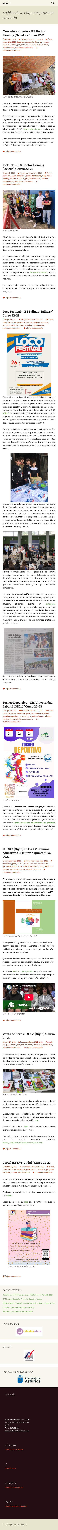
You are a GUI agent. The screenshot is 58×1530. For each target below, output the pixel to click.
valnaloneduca (8, 47)
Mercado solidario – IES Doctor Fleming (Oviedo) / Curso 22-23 (24, 33)
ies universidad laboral (40, 713)
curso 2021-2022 (9, 1169)
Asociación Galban (32, 129)
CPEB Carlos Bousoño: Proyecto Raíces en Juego (22, 1299)
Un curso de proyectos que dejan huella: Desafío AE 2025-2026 (28, 1295)
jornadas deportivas (11, 716)
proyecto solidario (33, 45)
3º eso (49, 39)
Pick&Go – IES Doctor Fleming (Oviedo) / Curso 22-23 (23, 167)
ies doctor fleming (33, 42)
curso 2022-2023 (9, 42)
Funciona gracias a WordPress (15, 1524)
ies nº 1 (20, 863)
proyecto (21, 45)
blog (26, 1126)
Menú (5, 3)
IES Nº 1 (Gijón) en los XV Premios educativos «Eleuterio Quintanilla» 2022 (27, 853)
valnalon (45, 45)
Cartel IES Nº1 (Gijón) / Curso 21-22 (26, 1162)
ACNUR (6, 413)
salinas (21, 325)
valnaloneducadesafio (24, 47)
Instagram (50, 603)
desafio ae (21, 42)
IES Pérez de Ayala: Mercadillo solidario (18, 1307)
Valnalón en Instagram (14, 1487)
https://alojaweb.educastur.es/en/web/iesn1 (23, 1142)
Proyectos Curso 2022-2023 (32, 39)
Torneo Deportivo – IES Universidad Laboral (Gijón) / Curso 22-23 (27, 704)
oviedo (13, 45)
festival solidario (33, 322)
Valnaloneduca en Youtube (15, 1506)
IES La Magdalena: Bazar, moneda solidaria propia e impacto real (28, 1303)
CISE (37, 1120)
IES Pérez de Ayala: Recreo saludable (18, 1311)
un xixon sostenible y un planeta (40, 866)
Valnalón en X (10, 1468)
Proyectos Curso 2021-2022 (36, 861)
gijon (28, 713)
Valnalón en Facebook (14, 1449)
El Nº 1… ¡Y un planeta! (23, 971)
